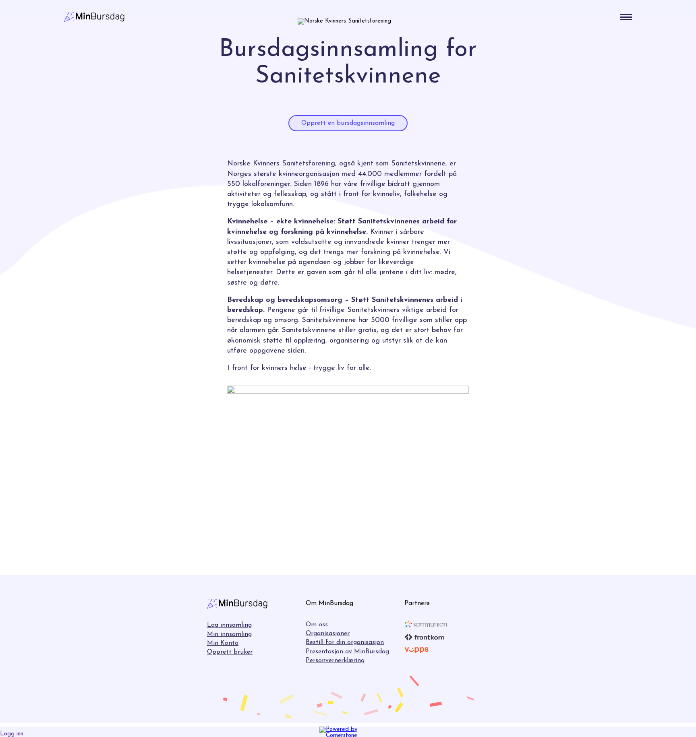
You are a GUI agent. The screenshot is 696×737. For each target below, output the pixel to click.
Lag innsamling (229, 625)
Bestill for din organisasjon (345, 642)
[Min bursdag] (94, 17)
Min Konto (222, 643)
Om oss (317, 624)
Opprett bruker (230, 652)
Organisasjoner (328, 633)
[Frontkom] (424, 637)
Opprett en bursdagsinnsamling (348, 123)
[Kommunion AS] (425, 624)
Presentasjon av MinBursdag (347, 651)
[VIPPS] (416, 650)
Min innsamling (229, 634)
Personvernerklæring (335, 660)
